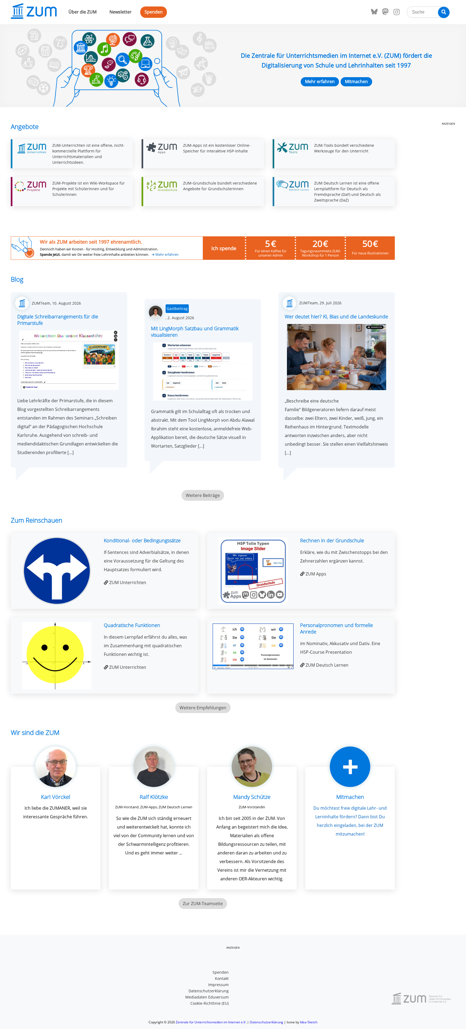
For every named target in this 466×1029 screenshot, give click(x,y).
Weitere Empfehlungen (203, 708)
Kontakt (222, 978)
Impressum (218, 984)
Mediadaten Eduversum (207, 997)
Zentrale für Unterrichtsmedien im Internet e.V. (211, 1022)
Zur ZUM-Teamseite (203, 904)
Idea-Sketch (308, 1022)
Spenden (154, 12)
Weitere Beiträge (203, 495)
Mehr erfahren (320, 81)
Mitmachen (356, 81)
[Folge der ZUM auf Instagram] (396, 12)
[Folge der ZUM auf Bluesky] (374, 12)
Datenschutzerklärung (209, 990)
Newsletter (120, 12)
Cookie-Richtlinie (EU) (209, 1003)
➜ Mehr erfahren (165, 254)
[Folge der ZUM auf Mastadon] (385, 12)
